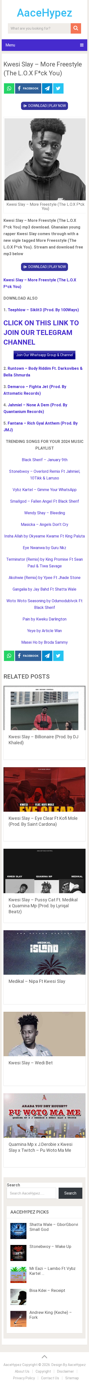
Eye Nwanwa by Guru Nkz (44, 547)
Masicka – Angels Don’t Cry (44, 524)
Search (13, 1185)
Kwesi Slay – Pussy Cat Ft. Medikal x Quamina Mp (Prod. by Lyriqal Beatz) (43, 905)
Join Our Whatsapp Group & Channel (44, 355)
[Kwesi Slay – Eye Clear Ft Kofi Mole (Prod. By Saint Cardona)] (44, 789)
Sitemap (72, 1378)
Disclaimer (65, 1371)
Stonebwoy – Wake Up (50, 1246)
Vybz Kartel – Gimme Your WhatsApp (45, 489)
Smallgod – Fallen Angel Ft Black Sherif (44, 501)
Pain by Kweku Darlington (44, 619)
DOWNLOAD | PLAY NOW (47, 106)
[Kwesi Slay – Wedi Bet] (44, 1034)
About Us (22, 1371)
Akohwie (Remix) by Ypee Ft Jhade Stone (45, 577)
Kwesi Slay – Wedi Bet (31, 1062)
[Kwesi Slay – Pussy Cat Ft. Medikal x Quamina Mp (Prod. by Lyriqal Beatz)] (44, 871)
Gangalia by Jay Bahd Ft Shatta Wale (44, 589)
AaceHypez (44, 12)
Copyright (43, 1371)
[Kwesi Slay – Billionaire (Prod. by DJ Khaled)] (44, 708)
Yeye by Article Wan (44, 630)
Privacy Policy (24, 1378)
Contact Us (50, 1378)
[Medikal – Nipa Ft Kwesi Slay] (44, 952)
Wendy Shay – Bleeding (44, 513)
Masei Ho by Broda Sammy (44, 642)
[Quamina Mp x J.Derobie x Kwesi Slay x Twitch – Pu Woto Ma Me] (44, 1115)
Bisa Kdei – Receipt (47, 1290)
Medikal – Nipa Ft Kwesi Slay (37, 981)
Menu (10, 45)
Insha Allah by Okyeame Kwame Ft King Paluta (44, 536)
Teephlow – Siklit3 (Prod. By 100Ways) (43, 310)
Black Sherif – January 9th (44, 459)
